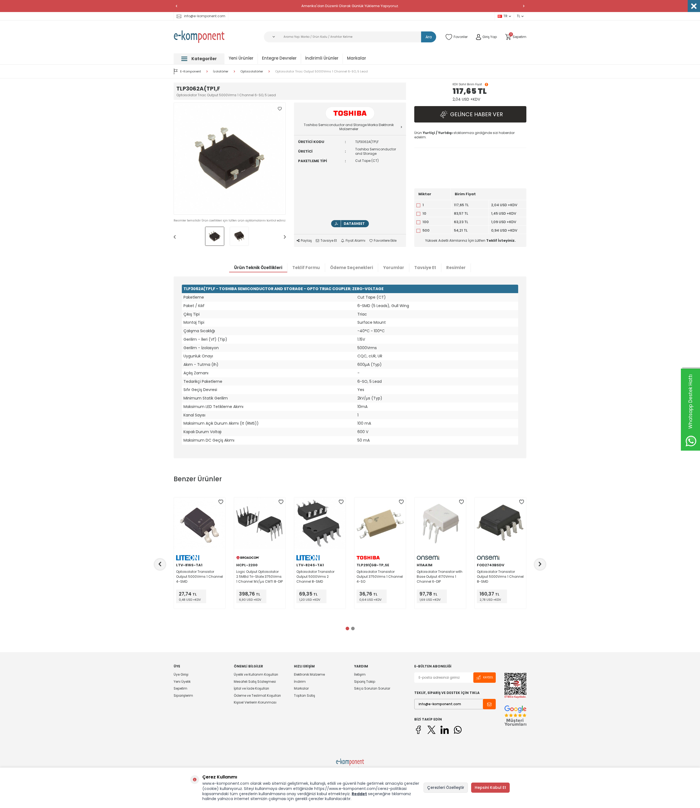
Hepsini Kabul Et (490, 787)
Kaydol (488, 677)
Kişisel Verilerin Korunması (255, 702)
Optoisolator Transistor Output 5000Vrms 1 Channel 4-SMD (199, 576)
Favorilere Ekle (385, 240)
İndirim (300, 681)
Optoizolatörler (251, 71)
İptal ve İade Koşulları (251, 688)
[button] (176, 6)
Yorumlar (393, 267)
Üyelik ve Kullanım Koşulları (256, 674)
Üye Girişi (181, 674)
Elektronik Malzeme (309, 674)
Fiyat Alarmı (355, 240)
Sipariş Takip (364, 681)
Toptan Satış (304, 695)
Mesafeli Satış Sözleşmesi (255, 681)
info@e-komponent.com (204, 16)
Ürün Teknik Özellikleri (258, 267)
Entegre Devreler (279, 58)
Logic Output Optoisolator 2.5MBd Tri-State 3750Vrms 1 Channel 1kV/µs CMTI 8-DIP (259, 576)
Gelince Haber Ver (476, 114)
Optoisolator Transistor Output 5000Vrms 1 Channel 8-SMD (500, 576)
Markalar (356, 58)
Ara (428, 37)
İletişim (360, 674)
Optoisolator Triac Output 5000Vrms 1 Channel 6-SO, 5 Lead (321, 71)
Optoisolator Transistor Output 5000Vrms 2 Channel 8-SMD (315, 576)
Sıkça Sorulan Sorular (372, 688)
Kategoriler (204, 59)
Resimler (456, 267)
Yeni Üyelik (182, 681)
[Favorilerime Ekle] (220, 502)
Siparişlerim (183, 695)
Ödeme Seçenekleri (351, 267)
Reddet (359, 794)
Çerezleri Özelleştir (445, 787)
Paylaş (306, 240)
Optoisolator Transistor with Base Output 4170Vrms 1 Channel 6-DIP (439, 576)
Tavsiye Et (328, 240)
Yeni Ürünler (241, 58)
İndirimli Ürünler (322, 58)
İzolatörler (220, 71)
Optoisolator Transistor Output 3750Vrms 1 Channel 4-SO (380, 576)
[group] (229, 158)
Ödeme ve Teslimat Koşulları (257, 695)
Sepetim (180, 688)
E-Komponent (190, 71)
